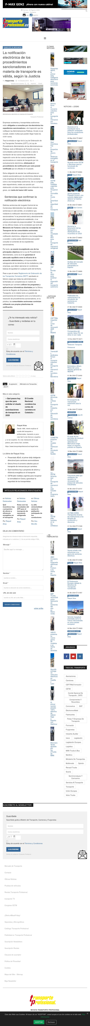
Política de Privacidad (13, 961)
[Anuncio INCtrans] (59, 24)
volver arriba (38, 608)
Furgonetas (70, 729)
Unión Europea (71, 791)
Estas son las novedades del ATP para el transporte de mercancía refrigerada (23, 510)
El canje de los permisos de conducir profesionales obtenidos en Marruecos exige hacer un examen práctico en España (75, 441)
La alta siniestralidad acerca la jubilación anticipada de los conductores (36, 511)
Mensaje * (6, 544)
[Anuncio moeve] (75, 72)
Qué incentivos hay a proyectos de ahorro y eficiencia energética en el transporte (9, 511)
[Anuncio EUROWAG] (75, 61)
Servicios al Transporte (74, 782)
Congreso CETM (11, 905)
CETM (69, 175)
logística (69, 746)
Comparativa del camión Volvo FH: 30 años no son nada (75, 333)
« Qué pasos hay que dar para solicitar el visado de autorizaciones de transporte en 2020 (13, 407)
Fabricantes (70, 714)
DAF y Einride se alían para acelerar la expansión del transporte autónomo (54, 277)
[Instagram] (80, 656)
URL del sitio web (9, 593)
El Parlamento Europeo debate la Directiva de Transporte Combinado (74, 585)
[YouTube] (73, 656)
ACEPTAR (39, 1022)
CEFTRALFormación (73, 684)
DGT (80, 706)
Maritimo (69, 755)
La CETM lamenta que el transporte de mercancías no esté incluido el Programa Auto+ (55, 484)
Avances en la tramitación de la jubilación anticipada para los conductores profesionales (75, 130)
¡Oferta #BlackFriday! (12, 915)
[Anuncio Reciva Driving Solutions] (75, 49)
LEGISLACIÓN (72, 141)
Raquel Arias (9, 81)
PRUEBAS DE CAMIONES (75, 342)
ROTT (6, 387)
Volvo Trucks (70, 795)
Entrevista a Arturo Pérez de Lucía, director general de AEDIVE (75, 369)
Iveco (68, 738)
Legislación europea (73, 742)
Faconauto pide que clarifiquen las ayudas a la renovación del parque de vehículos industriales (75, 480)
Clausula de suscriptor (13, 955)
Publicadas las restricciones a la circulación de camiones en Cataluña (74, 299)
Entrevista (71, 378)
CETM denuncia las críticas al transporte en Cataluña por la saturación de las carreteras (54, 407)
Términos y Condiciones (34, 843)
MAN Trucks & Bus (73, 750)
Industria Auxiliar (72, 734)
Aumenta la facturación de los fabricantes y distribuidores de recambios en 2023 (75, 230)
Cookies (8, 968)
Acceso (26, 12)
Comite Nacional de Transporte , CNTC (75, 694)
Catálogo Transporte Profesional (17, 928)
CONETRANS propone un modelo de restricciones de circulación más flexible (56, 445)
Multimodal (70, 763)
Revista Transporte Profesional (16, 892)
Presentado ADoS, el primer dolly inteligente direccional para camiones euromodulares (56, 76)
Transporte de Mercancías (12, 47)
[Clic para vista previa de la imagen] (23, 98)
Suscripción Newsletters (13, 941)
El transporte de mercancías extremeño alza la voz (74, 402)
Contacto (33, 12)
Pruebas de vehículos (13, 885)
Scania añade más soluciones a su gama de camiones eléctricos (75, 553)
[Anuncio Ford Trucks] (45, 4)
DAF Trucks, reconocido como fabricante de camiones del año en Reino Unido (55, 604)
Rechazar (51, 1022)
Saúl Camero (78, 208)
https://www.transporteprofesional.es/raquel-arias (21, 446)
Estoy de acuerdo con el (19, 352)
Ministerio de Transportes (29, 384)
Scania (68, 772)
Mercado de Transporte (13, 866)
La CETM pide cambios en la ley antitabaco (54, 520)
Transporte (70, 787)
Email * (5, 583)
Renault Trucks (71, 767)
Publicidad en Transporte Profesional (18, 935)
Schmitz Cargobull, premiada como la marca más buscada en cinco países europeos (75, 620)
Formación (70, 725)
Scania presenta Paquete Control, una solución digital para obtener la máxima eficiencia (75, 197)
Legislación (13, 384)
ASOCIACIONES (72, 240)
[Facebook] (66, 656)
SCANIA (70, 208)
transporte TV (10, 899)
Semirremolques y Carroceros (75, 777)
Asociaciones (71, 676)
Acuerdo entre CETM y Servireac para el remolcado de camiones (75, 165)
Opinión (81, 763)
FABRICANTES (72, 274)
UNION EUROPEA (73, 595)
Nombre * (6, 573)
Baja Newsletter (10, 981)
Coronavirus (70, 706)
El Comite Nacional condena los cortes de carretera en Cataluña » (30, 405)
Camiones (69, 680)
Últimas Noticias (10, 879)
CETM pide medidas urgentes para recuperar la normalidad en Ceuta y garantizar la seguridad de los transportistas (24, 478)
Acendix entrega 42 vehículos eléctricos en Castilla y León (54, 676)
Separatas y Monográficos (14, 922)
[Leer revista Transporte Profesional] (75, 90)
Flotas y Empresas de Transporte (75, 720)
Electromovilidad (72, 710)
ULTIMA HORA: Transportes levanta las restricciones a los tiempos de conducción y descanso (75, 517)
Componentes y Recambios (75, 700)
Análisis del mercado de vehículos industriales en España (75, 264)
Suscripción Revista (12, 948)
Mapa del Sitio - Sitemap (14, 974)
